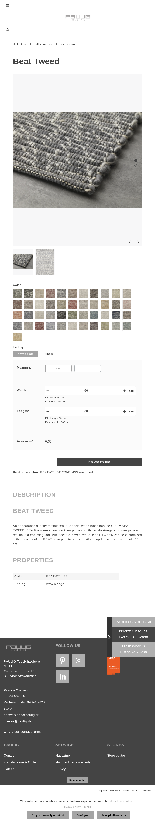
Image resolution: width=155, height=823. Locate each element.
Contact (9, 755)
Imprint (102, 790)
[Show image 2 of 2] (135, 165)
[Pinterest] (62, 660)
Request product (99, 461)
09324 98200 (36, 702)
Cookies (146, 790)
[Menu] (7, 5)
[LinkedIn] (62, 676)
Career (9, 769)
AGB (135, 790)
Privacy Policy (119, 790)
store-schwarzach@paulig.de (22, 712)
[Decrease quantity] (47, 390)
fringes (49, 353)
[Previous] (130, 242)
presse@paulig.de (18, 721)
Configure (83, 815)
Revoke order (77, 780)
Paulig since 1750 (133, 622)
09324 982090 (14, 696)
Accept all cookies (114, 815)
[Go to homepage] (77, 17)
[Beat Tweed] (77, 160)
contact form (30, 732)
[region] (77, 174)
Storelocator (116, 755)
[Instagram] (78, 660)
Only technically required (48, 815)
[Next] (138, 242)
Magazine (62, 755)
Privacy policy (71, 806)
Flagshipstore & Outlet (20, 762)
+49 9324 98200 (133, 652)
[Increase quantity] (124, 390)
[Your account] (7, 30)
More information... (122, 801)
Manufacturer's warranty (73, 762)
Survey (60, 769)
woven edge (26, 353)
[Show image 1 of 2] (135, 160)
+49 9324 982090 (133, 637)
